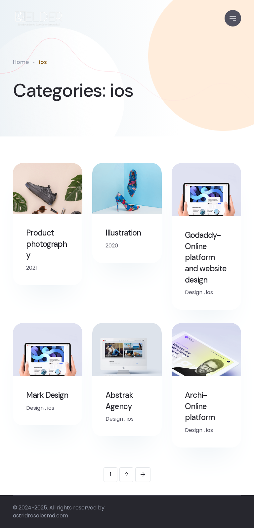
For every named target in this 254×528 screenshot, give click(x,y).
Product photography (46, 244)
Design (193, 292)
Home (21, 62)
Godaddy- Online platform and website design (206, 257)
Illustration (123, 233)
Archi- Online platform (200, 406)
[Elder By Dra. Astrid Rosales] (38, 18)
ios (209, 292)
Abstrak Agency (119, 400)
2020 (112, 245)
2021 (31, 268)
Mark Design (47, 395)
